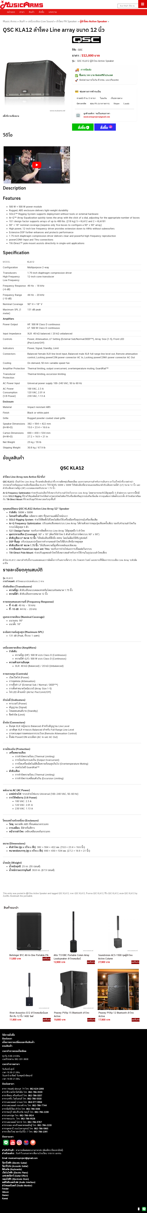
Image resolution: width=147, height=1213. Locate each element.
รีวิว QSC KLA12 (111, 893)
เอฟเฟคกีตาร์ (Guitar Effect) (15, 1176)
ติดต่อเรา (7, 1038)
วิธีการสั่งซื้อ (8, 1034)
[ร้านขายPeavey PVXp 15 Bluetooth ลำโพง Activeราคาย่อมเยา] (73, 989)
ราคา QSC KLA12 (77, 893)
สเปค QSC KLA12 (127, 893)
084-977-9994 (35, 1102)
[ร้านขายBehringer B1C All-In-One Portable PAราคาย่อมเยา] (29, 932)
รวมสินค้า (7, 1045)
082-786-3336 (33, 1109)
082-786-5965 (41, 1128)
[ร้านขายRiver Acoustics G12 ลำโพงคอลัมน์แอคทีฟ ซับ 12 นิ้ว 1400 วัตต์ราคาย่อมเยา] (29, 989)
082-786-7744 (39, 1105)
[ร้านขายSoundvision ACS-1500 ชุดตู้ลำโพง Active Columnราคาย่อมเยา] (117, 932)
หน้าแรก (11, 11)
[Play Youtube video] (37, 165)
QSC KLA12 (64, 893)
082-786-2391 (41, 1131)
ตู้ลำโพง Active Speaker (93, 21)
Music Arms (10, 21)
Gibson (5, 1192)
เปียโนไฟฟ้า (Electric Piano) (15, 1172)
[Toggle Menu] (142, 4)
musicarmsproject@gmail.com (97, 117)
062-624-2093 (37, 1089)
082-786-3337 (35, 1095)
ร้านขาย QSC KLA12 (95, 893)
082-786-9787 (35, 1122)
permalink (28, 896)
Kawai (5, 1198)
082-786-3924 (27, 1115)
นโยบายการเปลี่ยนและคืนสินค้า (18, 1042)
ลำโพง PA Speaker (66, 21)
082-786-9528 (28, 1118)
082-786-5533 (34, 1098)
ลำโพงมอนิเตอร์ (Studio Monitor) (17, 1185)
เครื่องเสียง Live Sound (41, 21)
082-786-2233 (44, 1125)
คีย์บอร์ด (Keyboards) (12, 1169)
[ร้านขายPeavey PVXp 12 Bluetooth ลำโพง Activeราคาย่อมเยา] (118, 989)
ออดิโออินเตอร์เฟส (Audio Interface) (18, 1182)
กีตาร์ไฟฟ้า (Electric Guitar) (14, 1163)
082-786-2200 (42, 1112)
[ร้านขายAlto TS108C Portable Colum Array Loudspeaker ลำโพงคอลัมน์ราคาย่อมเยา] (73, 932)
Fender (5, 1188)
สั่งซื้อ (41, 11)
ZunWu (6, 896)
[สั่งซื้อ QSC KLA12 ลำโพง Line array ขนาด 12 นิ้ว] (83, 127)
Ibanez (5, 1195)
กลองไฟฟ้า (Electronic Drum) (15, 1179)
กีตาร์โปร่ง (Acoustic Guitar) (15, 1166)
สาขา (21, 11)
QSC (80, 49)
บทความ (53, 11)
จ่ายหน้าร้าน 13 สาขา (86, 98)
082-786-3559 (35, 1092)
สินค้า (31, 11)
